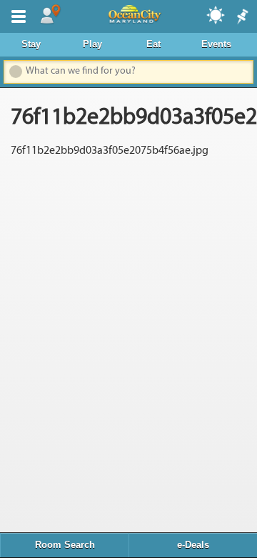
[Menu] (16, 15)
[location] (50, 15)
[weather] (216, 14)
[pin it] (241, 17)
